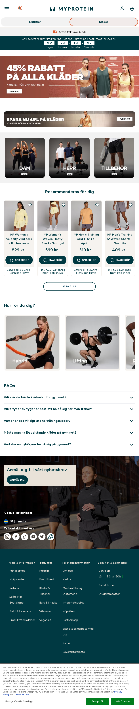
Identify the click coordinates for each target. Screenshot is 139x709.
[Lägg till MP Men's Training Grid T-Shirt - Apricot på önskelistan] (97, 205)
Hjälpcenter (17, 579)
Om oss (68, 570)
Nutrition (35, 21)
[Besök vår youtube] (33, 536)
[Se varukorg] (132, 8)
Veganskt (45, 619)
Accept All (97, 701)
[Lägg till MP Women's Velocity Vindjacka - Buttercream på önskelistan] (29, 205)
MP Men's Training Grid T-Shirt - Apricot (86, 239)
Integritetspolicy (73, 602)
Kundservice (17, 570)
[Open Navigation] (7, 8)
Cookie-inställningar (18, 512)
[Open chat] (50, 536)
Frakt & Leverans (20, 611)
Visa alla (69, 286)
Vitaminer (45, 611)
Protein (44, 570)
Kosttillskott (47, 579)
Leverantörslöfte (74, 651)
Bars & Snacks (48, 602)
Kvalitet (68, 579)
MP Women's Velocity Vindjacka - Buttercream (19, 239)
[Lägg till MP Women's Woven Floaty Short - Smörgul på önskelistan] (63, 205)
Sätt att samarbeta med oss (78, 631)
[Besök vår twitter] (42, 536)
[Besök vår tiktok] (24, 536)
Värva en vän (110, 573)
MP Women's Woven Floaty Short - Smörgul (53, 239)
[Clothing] (69, 77)
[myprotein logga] (71, 8)
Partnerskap (70, 619)
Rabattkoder (107, 585)
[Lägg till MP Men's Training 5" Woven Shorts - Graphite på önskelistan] (130, 205)
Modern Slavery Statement (73, 591)
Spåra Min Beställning (16, 599)
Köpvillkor (69, 611)
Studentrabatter (109, 593)
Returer (14, 588)
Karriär (67, 643)
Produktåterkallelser (22, 619)
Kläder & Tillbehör (44, 591)
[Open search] (20, 8)
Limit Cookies (122, 701)
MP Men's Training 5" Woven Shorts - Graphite (119, 239)
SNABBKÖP (22, 260)
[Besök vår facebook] (16, 536)
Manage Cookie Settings (19, 701)
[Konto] (122, 8)
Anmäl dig (17, 479)
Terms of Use (21, 694)
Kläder (103, 21)
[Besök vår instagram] (7, 536)
